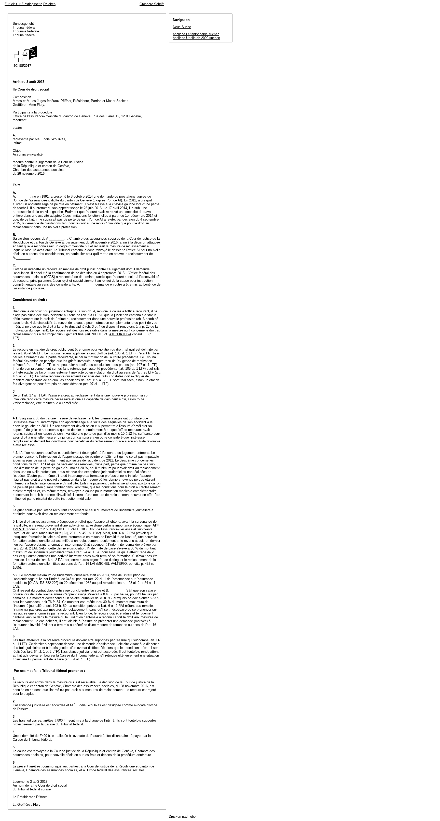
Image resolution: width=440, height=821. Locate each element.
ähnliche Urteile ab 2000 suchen (196, 38)
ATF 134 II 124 (120, 334)
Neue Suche (182, 27)
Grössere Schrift (152, 4)
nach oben (189, 816)
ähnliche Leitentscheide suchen (196, 34)
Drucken (49, 4)
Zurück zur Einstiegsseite (23, 4)
